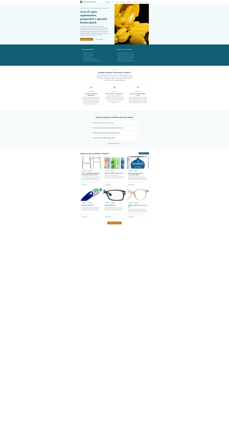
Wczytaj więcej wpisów (114, 222)
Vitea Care (90, 170)
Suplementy (122, 1)
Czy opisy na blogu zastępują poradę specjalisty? (103, 137)
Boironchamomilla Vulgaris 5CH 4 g (114, 173)
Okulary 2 (141, 1)
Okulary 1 (135, 1)
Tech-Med (90, 202)
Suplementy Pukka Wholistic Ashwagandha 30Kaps (135, 174)
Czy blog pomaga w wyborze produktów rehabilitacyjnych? (106, 132)
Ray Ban (112, 202)
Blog (113, 1)
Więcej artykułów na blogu (113, 143)
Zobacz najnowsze (143, 153)
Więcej (146, 1)
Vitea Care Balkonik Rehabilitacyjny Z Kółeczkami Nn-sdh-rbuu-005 (90, 174)
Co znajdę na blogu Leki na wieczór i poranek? (103, 122)
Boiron (107, 170)
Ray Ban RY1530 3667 (110, 205)
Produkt (117, 1)
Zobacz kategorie (99, 39)
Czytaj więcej (84, 184)
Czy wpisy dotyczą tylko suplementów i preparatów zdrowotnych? (107, 127)
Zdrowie (129, 1)
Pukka (135, 170)
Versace (136, 202)
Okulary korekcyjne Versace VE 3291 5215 (137, 206)
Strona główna (108, 1)
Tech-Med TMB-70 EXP (87, 205)
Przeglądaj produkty (86, 39)
